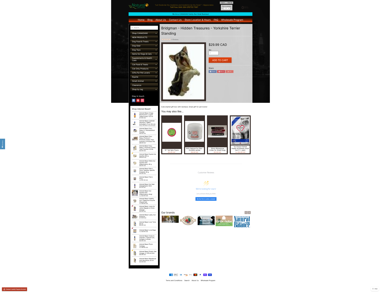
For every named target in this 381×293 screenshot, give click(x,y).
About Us (160, 19)
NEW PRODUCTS (139, 37)
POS (183, 289)
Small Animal (145, 81)
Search (187, 280)
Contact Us (175, 19)
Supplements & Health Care (145, 59)
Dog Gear (145, 46)
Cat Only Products (145, 69)
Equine (145, 77)
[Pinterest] (138, 100)
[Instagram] (142, 100)
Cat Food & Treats (145, 65)
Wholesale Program (232, 19)
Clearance (136, 85)
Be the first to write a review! (206, 199)
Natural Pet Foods (190, 285)
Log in (223, 2)
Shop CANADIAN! (145, 33)
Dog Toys (145, 50)
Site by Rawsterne (190, 287)
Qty (210, 50)
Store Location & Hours (198, 19)
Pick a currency (226, 6)
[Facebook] (133, 100)
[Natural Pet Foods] (139, 6)
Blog (149, 19)
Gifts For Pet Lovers (145, 73)
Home (141, 19)
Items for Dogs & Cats (145, 54)
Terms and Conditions (174, 280)
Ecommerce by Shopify (193, 289)
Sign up (230, 2)
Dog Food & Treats (145, 42)
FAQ (216, 19)
